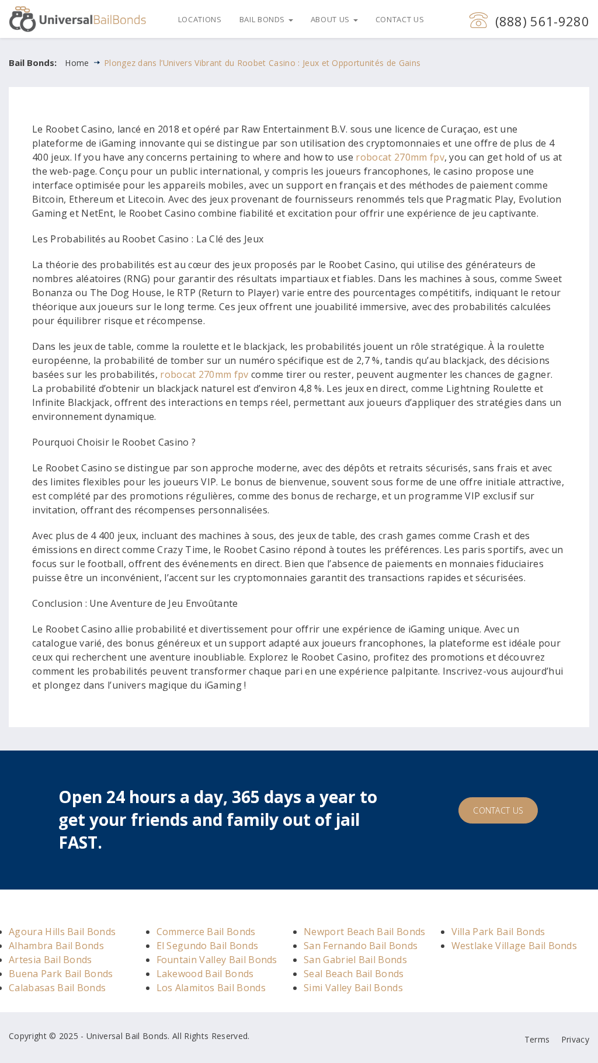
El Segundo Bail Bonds (208, 945)
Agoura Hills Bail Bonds (62, 931)
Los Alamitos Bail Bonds (211, 987)
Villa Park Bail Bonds (498, 931)
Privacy (575, 1039)
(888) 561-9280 (542, 21)
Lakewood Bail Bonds (205, 973)
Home (77, 62)
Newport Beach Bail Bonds (365, 931)
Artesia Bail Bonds (50, 959)
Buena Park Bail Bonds (61, 973)
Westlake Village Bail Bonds (514, 945)
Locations (200, 19)
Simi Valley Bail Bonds (353, 987)
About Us (331, 19)
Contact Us (400, 19)
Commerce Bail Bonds (206, 931)
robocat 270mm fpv (400, 157)
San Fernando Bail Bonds (361, 945)
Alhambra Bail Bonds (56, 945)
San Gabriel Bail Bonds (355, 959)
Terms (537, 1039)
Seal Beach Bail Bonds (354, 973)
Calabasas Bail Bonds (57, 987)
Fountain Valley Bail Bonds (217, 959)
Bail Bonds (263, 19)
